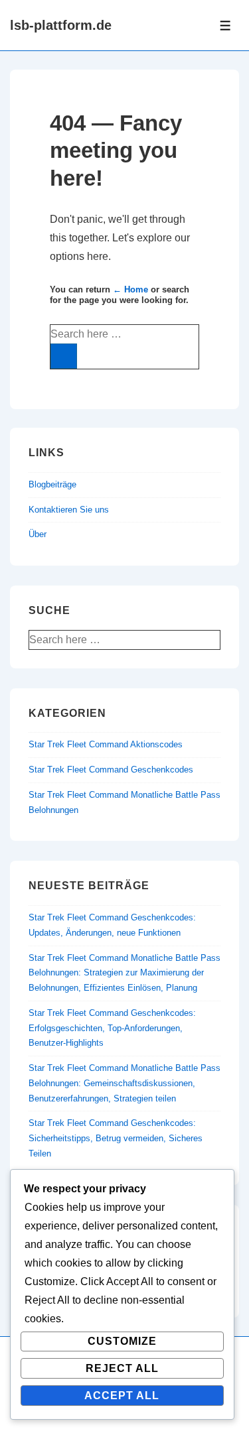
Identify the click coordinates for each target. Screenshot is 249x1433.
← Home (130, 289)
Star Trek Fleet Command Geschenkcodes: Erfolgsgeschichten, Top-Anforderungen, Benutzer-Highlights (112, 1028)
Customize (122, 1341)
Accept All (121, 1395)
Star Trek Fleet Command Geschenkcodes (111, 770)
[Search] (63, 356)
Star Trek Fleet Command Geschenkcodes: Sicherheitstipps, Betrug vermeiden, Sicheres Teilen (116, 1138)
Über (37, 534)
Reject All (122, 1368)
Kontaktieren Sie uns (69, 510)
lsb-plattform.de (61, 25)
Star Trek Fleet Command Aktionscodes (106, 744)
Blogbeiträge (52, 484)
